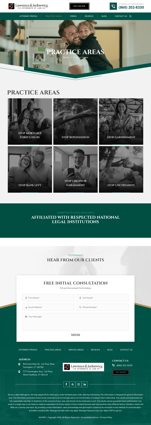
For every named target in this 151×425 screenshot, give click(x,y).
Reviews (89, 16)
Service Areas (76, 350)
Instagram (78, 384)
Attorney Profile (28, 16)
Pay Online (79, 6)
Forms (73, 16)
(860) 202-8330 (131, 7)
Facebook (66, 384)
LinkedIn (85, 384)
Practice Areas (54, 16)
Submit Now (75, 335)
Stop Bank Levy (30, 185)
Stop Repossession (75, 137)
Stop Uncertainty (121, 185)
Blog (104, 16)
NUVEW (42, 417)
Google (72, 384)
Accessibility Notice (89, 417)
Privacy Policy (106, 417)
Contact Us (121, 16)
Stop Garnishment (121, 137)
